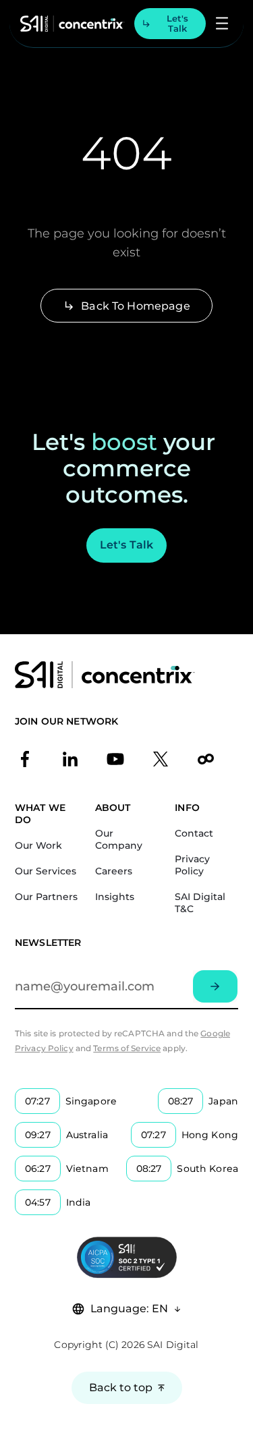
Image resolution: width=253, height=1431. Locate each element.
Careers (113, 871)
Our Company (118, 839)
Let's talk (177, 23)
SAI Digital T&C (200, 903)
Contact (194, 833)
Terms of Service (127, 1048)
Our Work (38, 845)
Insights (114, 897)
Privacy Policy (192, 865)
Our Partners (46, 897)
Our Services (45, 871)
